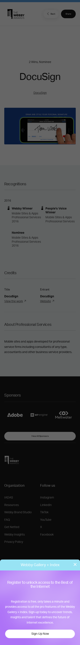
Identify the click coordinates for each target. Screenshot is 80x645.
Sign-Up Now (40, 633)
